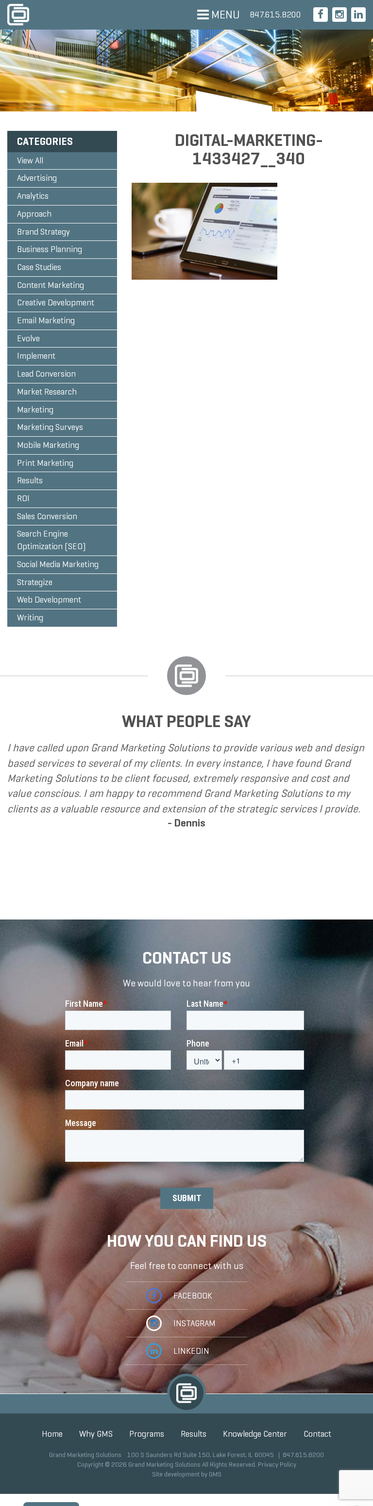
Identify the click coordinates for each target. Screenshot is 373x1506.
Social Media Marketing (58, 564)
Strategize (34, 582)
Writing (30, 617)
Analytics (33, 195)
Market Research (47, 391)
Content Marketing (50, 285)
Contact (317, 1433)
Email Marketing (46, 320)
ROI (23, 498)
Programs (146, 1433)
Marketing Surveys (50, 427)
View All (30, 160)
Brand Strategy (43, 231)
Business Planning (49, 249)
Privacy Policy (277, 1464)
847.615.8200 (275, 14)
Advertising (37, 178)
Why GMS (96, 1433)
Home (52, 1433)
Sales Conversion (47, 516)
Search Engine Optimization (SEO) (51, 540)
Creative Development (55, 302)
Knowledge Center (255, 1433)
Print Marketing (45, 463)
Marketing (35, 409)
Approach (34, 213)
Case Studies (39, 267)
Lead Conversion (46, 373)
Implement (36, 355)
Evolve (28, 338)
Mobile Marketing (48, 445)
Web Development (49, 599)
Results (30, 480)
